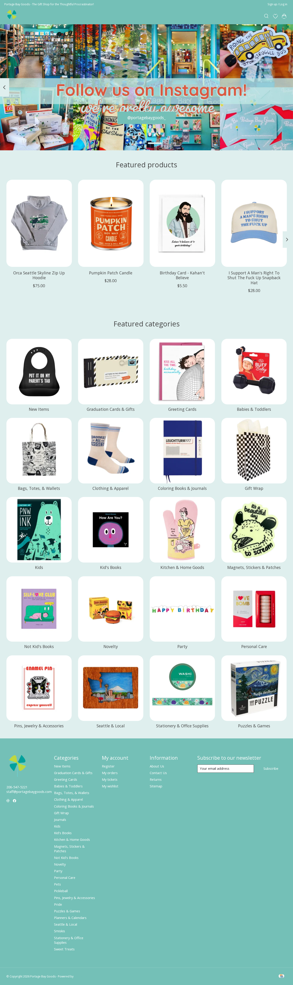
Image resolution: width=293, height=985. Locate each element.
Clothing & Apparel (110, 488)
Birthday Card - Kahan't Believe (182, 275)
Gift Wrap (254, 488)
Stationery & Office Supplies (182, 725)
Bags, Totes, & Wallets (39, 488)
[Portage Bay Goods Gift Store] (12, 16)
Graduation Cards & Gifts (111, 409)
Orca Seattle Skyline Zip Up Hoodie (39, 275)
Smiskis (59, 931)
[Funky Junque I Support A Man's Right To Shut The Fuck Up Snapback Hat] (254, 223)
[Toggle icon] (266, 16)
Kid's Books (110, 567)
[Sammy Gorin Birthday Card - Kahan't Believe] (182, 223)
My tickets (109, 779)
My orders (110, 772)
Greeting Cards (182, 409)
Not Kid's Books (39, 646)
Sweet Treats (64, 949)
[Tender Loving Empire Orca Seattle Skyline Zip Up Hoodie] (39, 223)
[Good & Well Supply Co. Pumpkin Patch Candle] (111, 223)
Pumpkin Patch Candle (110, 273)
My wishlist (110, 786)
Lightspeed (81, 976)
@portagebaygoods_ (147, 117)
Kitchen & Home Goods (182, 567)
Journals (60, 819)
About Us (157, 766)
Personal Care (254, 646)
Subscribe (270, 768)
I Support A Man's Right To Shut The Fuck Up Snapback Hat (254, 277)
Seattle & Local (111, 725)
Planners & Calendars (70, 917)
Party (182, 646)
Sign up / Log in (277, 4)
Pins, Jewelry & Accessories (39, 725)
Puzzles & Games (254, 725)
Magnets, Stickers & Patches (254, 567)
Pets (57, 884)
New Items (39, 409)
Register (108, 766)
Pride (58, 904)
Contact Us (158, 772)
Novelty (110, 646)
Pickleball (61, 890)
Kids (39, 567)
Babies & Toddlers (254, 409)
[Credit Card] (281, 976)
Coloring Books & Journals (182, 488)
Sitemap (156, 786)
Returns (156, 779)
